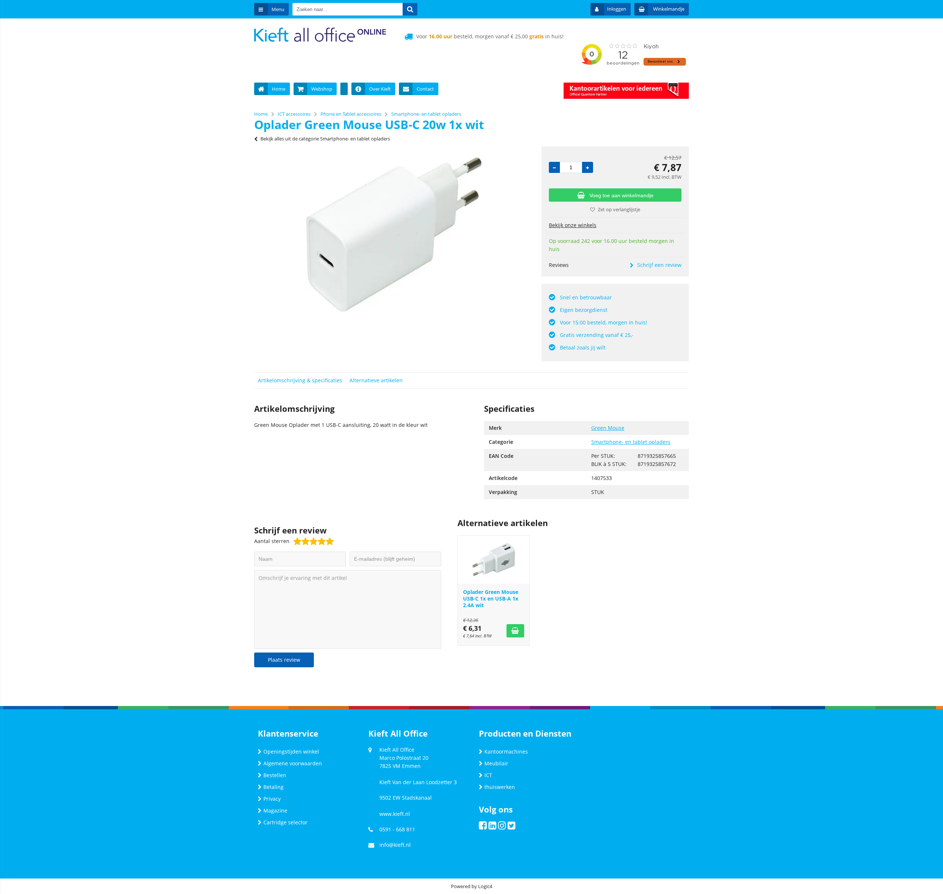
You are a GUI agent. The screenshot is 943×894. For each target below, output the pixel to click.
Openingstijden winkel (291, 751)
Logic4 (485, 886)
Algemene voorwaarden (292, 763)
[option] (394, 234)
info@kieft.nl (395, 844)
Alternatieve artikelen (376, 380)
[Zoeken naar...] (410, 9)
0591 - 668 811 (397, 829)
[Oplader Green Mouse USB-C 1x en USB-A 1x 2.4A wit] (493, 560)
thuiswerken (499, 786)
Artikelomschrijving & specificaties (300, 380)
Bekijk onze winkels (572, 225)
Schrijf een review (659, 264)
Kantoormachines (506, 751)
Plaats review (284, 659)
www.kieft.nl (394, 813)
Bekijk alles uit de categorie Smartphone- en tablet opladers (325, 138)
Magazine (275, 810)
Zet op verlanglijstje (619, 209)
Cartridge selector (285, 822)
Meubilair (496, 763)
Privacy (272, 798)
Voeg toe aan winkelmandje (621, 195)
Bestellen (274, 775)
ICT (488, 775)
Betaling (273, 786)
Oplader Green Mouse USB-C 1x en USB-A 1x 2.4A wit (490, 598)
